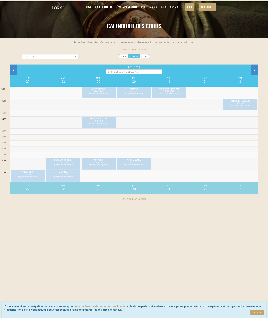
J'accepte (257, 312)
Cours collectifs (103, 7)
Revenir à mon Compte (134, 49)
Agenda (153, 7)
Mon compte (207, 7)
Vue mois (145, 56)
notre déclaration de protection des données (100, 306)
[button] (50, 56)
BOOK (189, 7)
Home (88, 7)
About (164, 7)
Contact (174, 7)
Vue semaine (134, 56)
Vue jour (123, 56)
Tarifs (144, 7)
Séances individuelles (126, 7)
